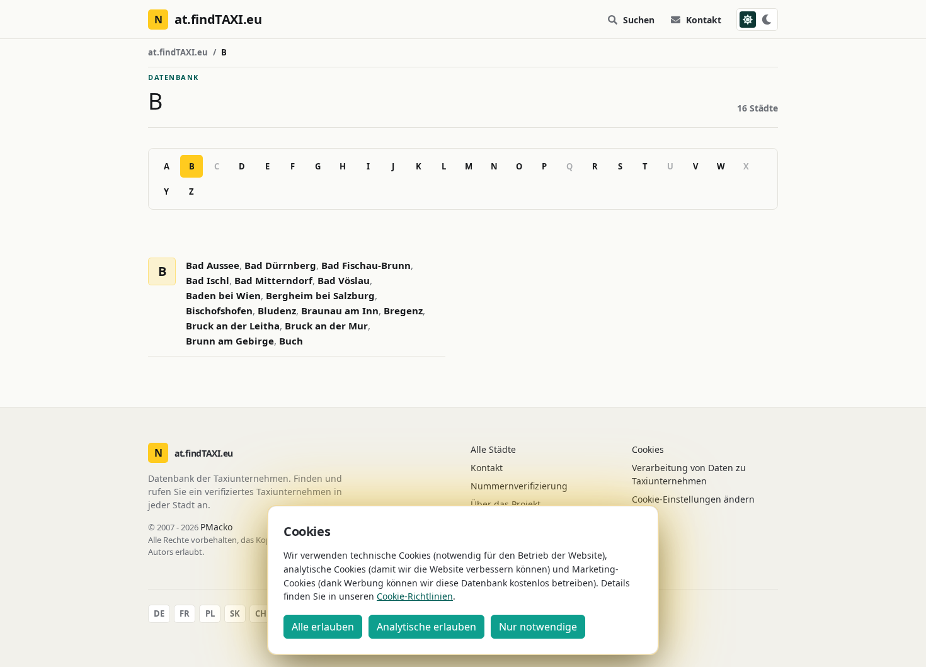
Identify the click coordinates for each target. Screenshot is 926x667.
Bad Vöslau (343, 280)
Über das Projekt (505, 504)
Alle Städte (493, 449)
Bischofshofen (219, 310)
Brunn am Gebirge (230, 340)
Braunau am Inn (340, 310)
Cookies (648, 449)
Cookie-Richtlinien (415, 596)
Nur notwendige (538, 627)
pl (210, 613)
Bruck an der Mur (326, 325)
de (159, 613)
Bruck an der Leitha (233, 325)
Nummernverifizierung (519, 486)
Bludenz (277, 310)
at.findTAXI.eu (178, 52)
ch (260, 613)
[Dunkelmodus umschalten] (757, 19)
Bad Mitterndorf (273, 280)
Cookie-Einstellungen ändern (693, 499)
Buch (291, 340)
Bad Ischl (207, 280)
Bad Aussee (212, 265)
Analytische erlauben (426, 627)
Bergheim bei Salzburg (320, 295)
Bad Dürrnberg (280, 265)
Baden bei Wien (223, 295)
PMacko (216, 527)
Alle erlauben (323, 627)
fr (185, 613)
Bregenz (403, 310)
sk (235, 613)
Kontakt (703, 20)
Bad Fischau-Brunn (366, 265)
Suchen (638, 20)
